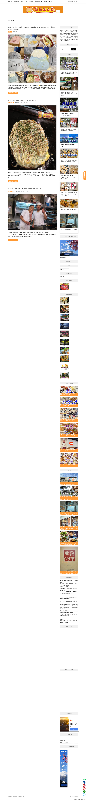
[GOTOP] (84, 794)
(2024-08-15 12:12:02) (69, 591)
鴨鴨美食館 (15, 31)
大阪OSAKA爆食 (11, 191)
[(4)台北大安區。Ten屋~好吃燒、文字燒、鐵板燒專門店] (32, 137)
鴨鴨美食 (10, 1)
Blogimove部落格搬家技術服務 (79, 799)
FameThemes (76, 796)
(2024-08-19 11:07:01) (69, 583)
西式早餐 (9, 31)
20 (28, 191)
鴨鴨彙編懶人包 (48, 1)
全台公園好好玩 (38, 1)
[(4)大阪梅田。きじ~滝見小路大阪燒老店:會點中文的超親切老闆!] (32, 212)
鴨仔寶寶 (31, 1)
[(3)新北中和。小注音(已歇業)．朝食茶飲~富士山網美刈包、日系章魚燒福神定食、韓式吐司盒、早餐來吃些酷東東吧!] (32, 58)
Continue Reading (13, 92)
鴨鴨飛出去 (24, 1)
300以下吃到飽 (10, 102)
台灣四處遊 (16, 1)
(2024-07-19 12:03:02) (68, 621)
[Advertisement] (69, 648)
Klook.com (62, 239)
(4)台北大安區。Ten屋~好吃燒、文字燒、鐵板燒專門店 (22, 100)
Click (84, 175)
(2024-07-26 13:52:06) (69, 615)
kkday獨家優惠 (63, 257)
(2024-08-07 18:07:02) (69, 604)
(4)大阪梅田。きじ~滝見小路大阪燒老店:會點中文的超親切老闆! (24, 189)
